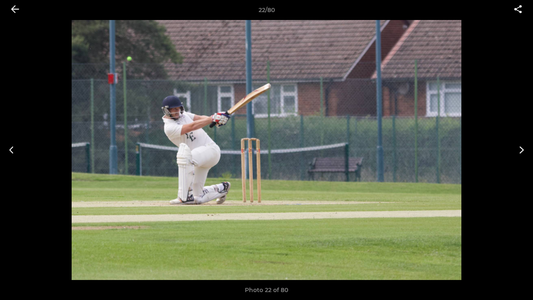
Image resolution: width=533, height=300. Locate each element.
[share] (518, 10)
